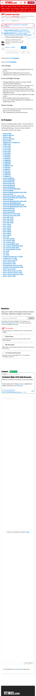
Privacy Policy (15, 323)
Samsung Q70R (8, 194)
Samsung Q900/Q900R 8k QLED (14, 205)
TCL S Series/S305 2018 (11, 248)
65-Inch (19, 6)
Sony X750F (7, 224)
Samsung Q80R (8, 199)
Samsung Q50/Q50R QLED (12, 189)
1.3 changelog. (14, 58)
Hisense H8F (7, 137)
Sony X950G (7, 235)
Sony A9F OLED (8, 221)
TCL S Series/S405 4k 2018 (12, 249)
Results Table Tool (25, 8)
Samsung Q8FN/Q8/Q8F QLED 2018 (14, 201)
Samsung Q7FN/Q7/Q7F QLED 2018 (14, 198)
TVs (6, 6)
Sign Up (31, 318)
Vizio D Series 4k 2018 (10, 260)
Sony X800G (7, 226)
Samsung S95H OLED (21, 11)
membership (15, 16)
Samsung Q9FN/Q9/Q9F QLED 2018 (14, 207)
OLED (23, 6)
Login (23, 47)
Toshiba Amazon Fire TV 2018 (13, 256)
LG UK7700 (6, 171)
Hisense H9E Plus (8, 139)
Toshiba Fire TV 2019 (10, 258)
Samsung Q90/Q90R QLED (12, 203)
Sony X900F (7, 233)
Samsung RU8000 (9, 212)
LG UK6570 (6, 169)
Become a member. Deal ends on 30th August (18, 35)
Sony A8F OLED (8, 217)
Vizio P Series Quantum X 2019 (13, 274)
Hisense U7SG (31, 11)
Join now (31, 2)
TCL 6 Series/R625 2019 (11, 244)
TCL (32, 6)
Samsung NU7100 (8, 182)
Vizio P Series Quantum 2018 (12, 271)
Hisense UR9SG (11, 11)
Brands (9, 6)
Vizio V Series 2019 (9, 276)
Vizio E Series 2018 (9, 262)
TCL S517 (6, 253)
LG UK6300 (6, 167)
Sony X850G (7, 231)
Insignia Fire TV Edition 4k (11, 142)
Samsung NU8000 (9, 185)
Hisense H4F (7, 134)
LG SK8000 (6, 155)
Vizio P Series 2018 (9, 269)
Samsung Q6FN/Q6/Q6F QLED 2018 (14, 192)
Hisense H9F (7, 141)
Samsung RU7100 (8, 208)
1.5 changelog (11, 62)
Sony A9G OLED (8, 223)
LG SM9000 (7, 162)
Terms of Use (5, 323)
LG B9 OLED (7, 146)
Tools (3, 8)
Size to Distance (15, 8)
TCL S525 (6, 255)
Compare (7, 8)
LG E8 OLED (7, 151)
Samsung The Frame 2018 (11, 214)
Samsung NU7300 (9, 183)
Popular (3, 11)
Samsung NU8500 (9, 187)
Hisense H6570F (8, 135)
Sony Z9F (6, 237)
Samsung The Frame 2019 (11, 215)
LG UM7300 (7, 174)
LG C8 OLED (7, 148)
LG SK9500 (6, 158)
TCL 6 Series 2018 (9, 242)
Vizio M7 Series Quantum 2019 (13, 267)
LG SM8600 (7, 160)
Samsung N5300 (8, 178)
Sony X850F (7, 230)
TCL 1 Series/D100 (9, 239)
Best (2, 6)
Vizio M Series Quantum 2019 (12, 265)
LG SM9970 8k (8, 166)
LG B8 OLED (7, 144)
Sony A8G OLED (8, 219)
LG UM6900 (7, 173)
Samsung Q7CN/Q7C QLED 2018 (13, 196)
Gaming (14, 6)
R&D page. (20, 386)
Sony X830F (7, 228)
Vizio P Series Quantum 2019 (12, 272)
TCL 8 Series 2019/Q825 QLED (13, 246)
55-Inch (28, 6)
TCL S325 (6, 251)
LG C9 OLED (7, 150)
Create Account (10, 47)
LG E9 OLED (7, 153)
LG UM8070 (7, 176)
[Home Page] (11, 2)
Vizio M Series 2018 (9, 264)
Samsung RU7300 (9, 210)
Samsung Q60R (8, 191)
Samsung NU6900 (9, 180)
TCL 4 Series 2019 (9, 240)
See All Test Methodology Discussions (12, 392)
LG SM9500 (7, 164)
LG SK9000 (6, 157)
